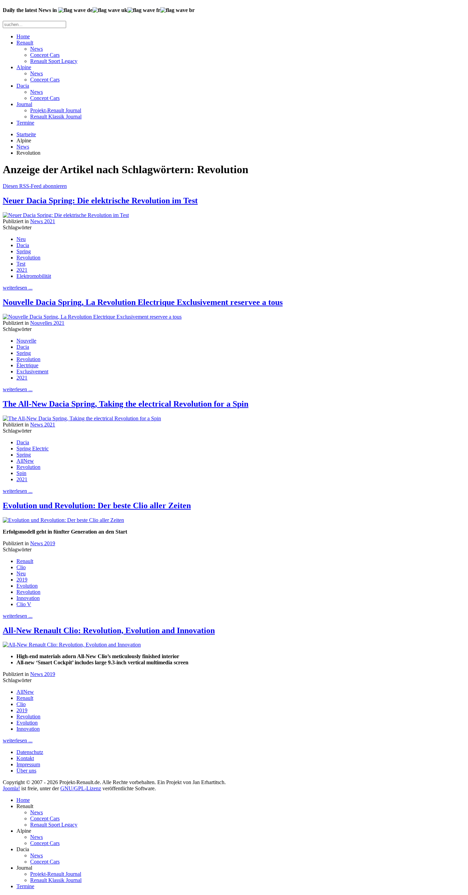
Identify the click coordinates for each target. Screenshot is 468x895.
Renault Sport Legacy (53, 61)
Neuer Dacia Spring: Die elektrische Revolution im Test (100, 200)
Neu (21, 239)
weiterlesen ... (18, 288)
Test (20, 264)
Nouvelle (26, 341)
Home (23, 36)
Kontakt (25, 758)
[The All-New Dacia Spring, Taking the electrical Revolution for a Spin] (82, 418)
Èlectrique (27, 365)
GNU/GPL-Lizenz (80, 788)
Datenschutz (29, 752)
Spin (21, 473)
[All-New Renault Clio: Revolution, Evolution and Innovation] (72, 645)
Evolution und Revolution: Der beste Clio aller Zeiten (97, 505)
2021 (21, 270)
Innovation (28, 598)
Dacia (22, 86)
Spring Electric (32, 448)
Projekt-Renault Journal (55, 110)
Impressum (28, 764)
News (36, 49)
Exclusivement (32, 371)
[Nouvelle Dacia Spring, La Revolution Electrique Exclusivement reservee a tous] (92, 317)
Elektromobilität (33, 276)
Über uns (26, 770)
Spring (23, 251)
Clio (21, 567)
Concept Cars (45, 55)
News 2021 (42, 221)
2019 (21, 580)
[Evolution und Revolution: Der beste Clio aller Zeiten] (63, 520)
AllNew (25, 461)
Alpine (23, 67)
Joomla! (11, 788)
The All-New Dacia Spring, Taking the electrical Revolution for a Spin (125, 403)
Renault (24, 43)
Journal (24, 104)
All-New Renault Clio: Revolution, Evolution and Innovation (109, 630)
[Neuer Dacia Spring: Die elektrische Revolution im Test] (66, 215)
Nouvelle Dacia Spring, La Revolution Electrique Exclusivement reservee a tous (143, 302)
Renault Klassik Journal (56, 116)
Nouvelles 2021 (47, 323)
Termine (25, 123)
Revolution (28, 257)
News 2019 (42, 543)
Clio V (23, 604)
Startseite (26, 134)
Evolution (27, 586)
